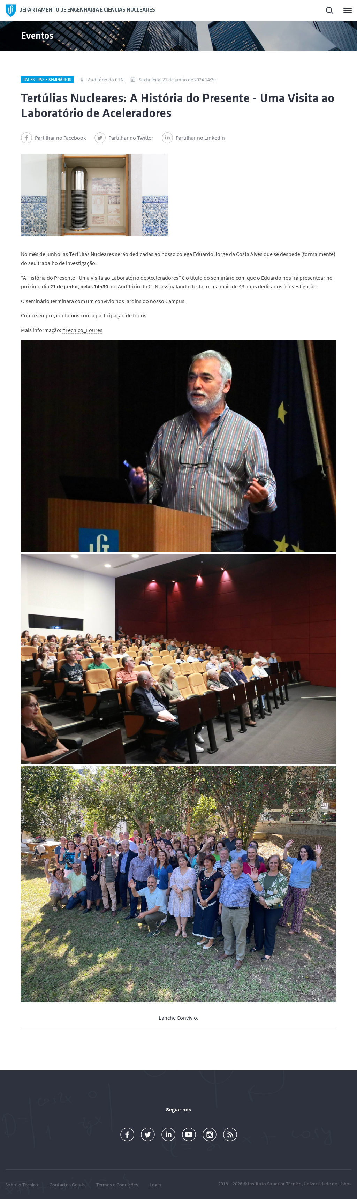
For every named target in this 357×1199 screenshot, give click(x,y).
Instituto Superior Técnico (275, 1184)
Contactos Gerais (67, 1185)
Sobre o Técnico (21, 1185)
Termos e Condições (117, 1185)
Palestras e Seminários (47, 79)
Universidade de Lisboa (328, 1184)
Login (155, 1185)
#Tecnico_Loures (82, 329)
